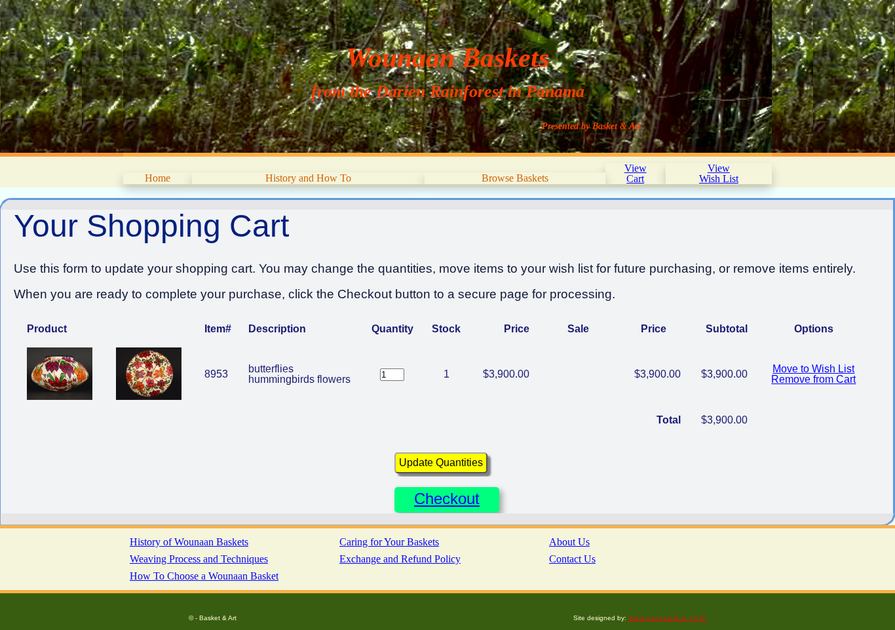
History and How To (308, 178)
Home (157, 178)
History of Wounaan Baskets (189, 541)
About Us (569, 541)
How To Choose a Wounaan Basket (204, 575)
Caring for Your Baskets (389, 541)
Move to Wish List (813, 368)
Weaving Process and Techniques (199, 558)
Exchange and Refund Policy (400, 558)
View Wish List (718, 173)
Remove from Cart (813, 379)
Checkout (447, 498)
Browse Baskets (515, 178)
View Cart (635, 173)
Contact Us (572, 558)
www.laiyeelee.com (667, 617)
